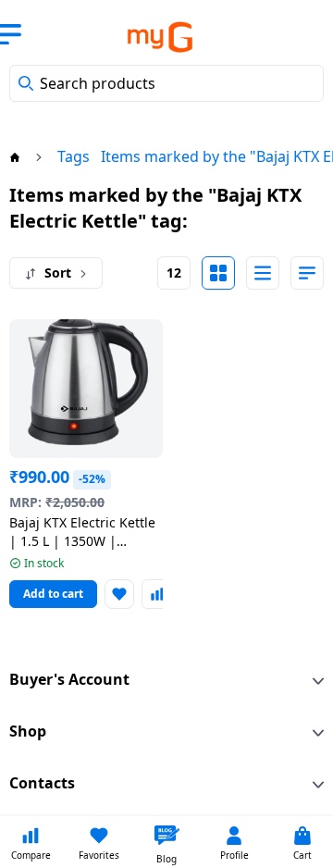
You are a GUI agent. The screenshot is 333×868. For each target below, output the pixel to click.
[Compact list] (307, 273)
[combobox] (166, 83)
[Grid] (218, 273)
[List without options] (262, 273)
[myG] (146, 37)
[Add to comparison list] (156, 594)
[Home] (14, 156)
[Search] (26, 83)
